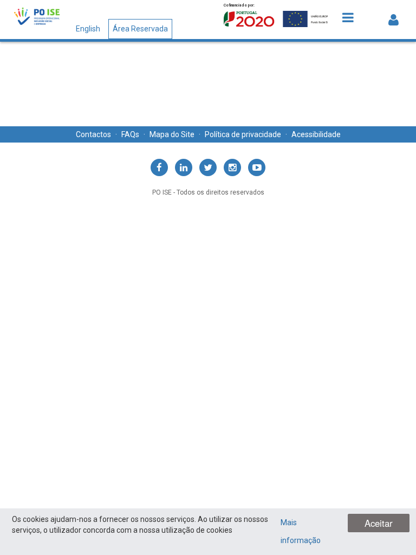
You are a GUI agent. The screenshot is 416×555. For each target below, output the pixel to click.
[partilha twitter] (208, 167)
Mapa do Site (172, 134)
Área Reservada (140, 28)
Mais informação (301, 531)
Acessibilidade (316, 134)
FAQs (130, 134)
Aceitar (379, 523)
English (88, 28)
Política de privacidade (243, 134)
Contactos (93, 134)
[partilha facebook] (159, 167)
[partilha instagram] (232, 167)
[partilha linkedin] (183, 167)
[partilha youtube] (256, 167)
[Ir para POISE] (37, 17)
